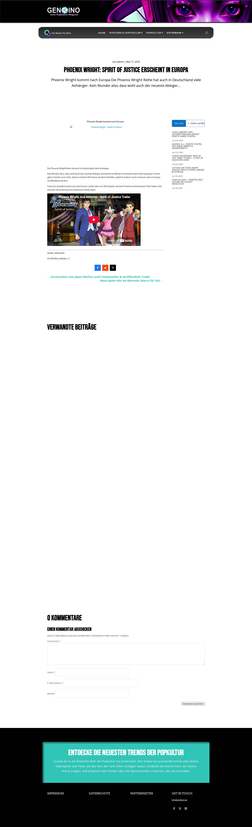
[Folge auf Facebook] (174, 808)
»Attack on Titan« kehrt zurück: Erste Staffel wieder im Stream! (188, 170)
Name (51, 672)
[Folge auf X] (180, 808)
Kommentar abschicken (193, 703)
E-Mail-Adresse (55, 683)
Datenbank (174, 32)
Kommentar (53, 641)
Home (101, 32)
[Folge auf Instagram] (185, 808)
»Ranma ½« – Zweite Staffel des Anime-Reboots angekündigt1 (187, 146)
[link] (98, 268)
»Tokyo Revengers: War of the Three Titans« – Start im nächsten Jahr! (187, 158)
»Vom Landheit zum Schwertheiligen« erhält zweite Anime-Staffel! (186, 134)
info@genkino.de (179, 800)
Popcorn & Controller (125, 32)
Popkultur (153, 32)
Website (51, 693)
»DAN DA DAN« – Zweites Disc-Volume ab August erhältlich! (187, 181)
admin (120, 61)
